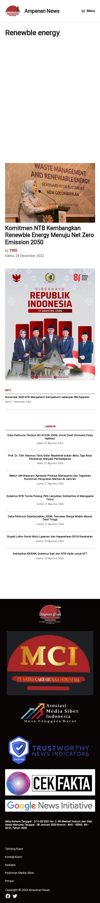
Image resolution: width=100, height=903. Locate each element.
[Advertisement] (50, 99)
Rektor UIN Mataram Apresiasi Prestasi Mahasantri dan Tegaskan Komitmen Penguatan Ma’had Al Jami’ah (50, 477)
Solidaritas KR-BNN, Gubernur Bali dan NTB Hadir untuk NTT (50, 553)
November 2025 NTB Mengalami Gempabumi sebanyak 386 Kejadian (47, 397)
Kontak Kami (13, 857)
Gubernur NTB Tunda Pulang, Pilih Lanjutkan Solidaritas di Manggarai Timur (50, 497)
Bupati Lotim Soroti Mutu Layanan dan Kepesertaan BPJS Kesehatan (50, 536)
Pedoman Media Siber (19, 873)
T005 (13, 251)
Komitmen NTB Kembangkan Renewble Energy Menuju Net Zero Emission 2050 (49, 235)
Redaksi (10, 865)
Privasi (9, 881)
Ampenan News (42, 11)
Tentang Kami (14, 849)
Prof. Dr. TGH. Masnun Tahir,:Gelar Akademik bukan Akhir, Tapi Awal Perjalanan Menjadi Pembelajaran (50, 457)
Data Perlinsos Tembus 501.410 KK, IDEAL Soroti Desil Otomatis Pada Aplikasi (50, 437)
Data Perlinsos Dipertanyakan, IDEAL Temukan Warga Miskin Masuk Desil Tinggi (50, 518)
